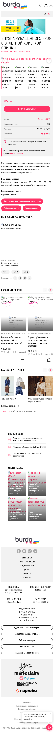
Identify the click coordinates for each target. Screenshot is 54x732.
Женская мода (24, 52)
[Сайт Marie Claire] (27, 673)
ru (49, 13)
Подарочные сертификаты (27, 653)
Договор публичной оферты (27, 722)
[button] (50, 290)
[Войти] (51, 5)
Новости (27, 578)
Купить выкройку (27, 109)
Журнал (27, 574)
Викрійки (13, 52)
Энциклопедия (15, 434)
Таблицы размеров (11, 208)
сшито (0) (22, 352)
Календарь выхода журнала (27, 634)
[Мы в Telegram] (35, 551)
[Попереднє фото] (5, 60)
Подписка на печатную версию (27, 627)
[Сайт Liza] (27, 665)
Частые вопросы (31, 208)
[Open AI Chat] (49, 727)
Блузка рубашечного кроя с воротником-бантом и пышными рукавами (38, 341)
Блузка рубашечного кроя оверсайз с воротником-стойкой (11, 340)
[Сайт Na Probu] (27, 691)
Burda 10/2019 (44, 119)
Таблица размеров (27, 640)
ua (45, 13)
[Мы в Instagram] (30, 551)
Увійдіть (5, 411)
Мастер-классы (15, 468)
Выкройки (27, 558)
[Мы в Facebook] (19, 551)
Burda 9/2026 (6, 333)
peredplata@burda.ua (13, 590)
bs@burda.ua (40, 590)
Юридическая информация (27, 706)
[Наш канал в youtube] (24, 551)
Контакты (27, 703)
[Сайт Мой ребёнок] (27, 678)
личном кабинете (16, 153)
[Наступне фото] (49, 60)
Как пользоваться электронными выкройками (22, 201)
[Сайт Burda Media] (27, 683)
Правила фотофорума (27, 709)
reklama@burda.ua (13, 602)
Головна (4, 52)
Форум (27, 570)
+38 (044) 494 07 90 (13, 593)
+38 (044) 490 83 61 (40, 602)
